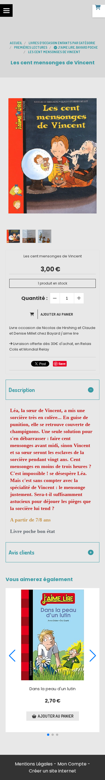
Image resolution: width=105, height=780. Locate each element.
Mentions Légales (34, 764)
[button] (48, 735)
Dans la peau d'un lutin (52, 689)
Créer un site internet (52, 771)
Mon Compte (72, 764)
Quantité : (34, 298)
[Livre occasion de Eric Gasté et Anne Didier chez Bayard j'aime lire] (52, 634)
